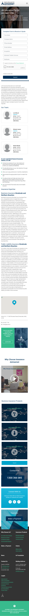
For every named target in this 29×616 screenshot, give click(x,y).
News (2, 555)
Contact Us (14, 470)
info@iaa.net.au (5, 566)
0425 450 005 (18, 135)
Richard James (17, 129)
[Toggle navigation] (27, 3)
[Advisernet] (8, 3)
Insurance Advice (19, 539)
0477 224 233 (17, 148)
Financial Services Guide (6, 587)
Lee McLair (16, 113)
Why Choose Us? (6, 532)
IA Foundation (20, 555)
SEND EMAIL (16, 120)
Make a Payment (14, 518)
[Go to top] (14, 606)
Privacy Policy (4, 590)
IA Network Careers (5, 539)
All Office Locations (20, 571)
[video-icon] (14, 379)
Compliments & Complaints (7, 582)
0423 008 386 (18, 119)
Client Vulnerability (5, 580)
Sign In (21, 344)
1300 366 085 (14, 477)
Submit (15, 77)
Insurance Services (20, 537)
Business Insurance (20, 535)
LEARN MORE (8, 341)
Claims (18, 546)
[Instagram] (18, 501)
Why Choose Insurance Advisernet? (13, 369)
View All (14, 463)
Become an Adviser (5, 537)
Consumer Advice (5, 583)
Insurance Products (21, 532)
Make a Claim (19, 549)
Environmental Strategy (6, 541)
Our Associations (5, 588)
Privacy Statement (20, 63)
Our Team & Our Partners (6, 535)
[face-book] (10, 501)
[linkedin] (14, 501)
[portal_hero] (21, 339)
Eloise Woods (16, 145)
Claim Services (19, 551)
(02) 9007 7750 (7, 13)
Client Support (4, 579)
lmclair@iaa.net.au (6, 324)
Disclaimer (3, 585)
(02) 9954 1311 (5, 568)
